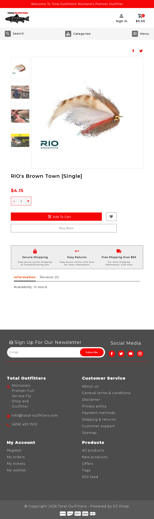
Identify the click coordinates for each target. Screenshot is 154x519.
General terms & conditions (106, 393)
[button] (20, 68)
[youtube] (131, 353)
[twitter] (121, 353)
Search (18, 33)
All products (93, 450)
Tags (86, 470)
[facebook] (112, 353)
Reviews (49, 277)
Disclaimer (91, 400)
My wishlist (16, 470)
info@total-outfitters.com (35, 415)
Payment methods (98, 413)
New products (94, 457)
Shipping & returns (99, 419)
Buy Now (66, 228)
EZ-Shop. (121, 506)
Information (25, 277)
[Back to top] (142, 507)
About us (90, 386)
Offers (87, 464)
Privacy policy (94, 406)
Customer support (98, 426)
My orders (16, 457)
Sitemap (89, 433)
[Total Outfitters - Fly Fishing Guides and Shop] (17, 18)
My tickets (16, 464)
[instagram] (140, 353)
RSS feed (90, 477)
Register (14, 450)
